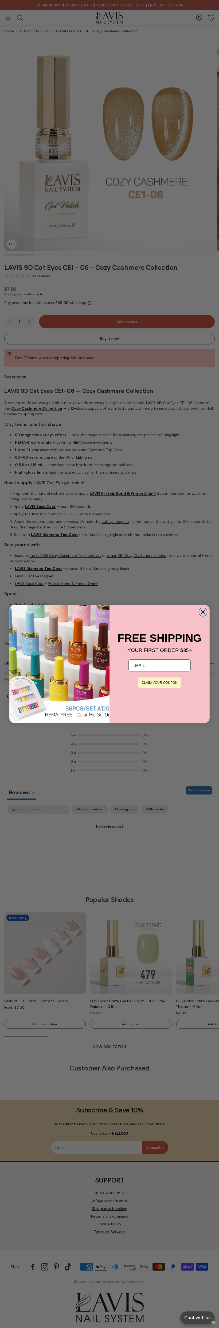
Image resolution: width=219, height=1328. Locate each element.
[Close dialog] (203, 612)
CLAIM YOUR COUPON (159, 683)
